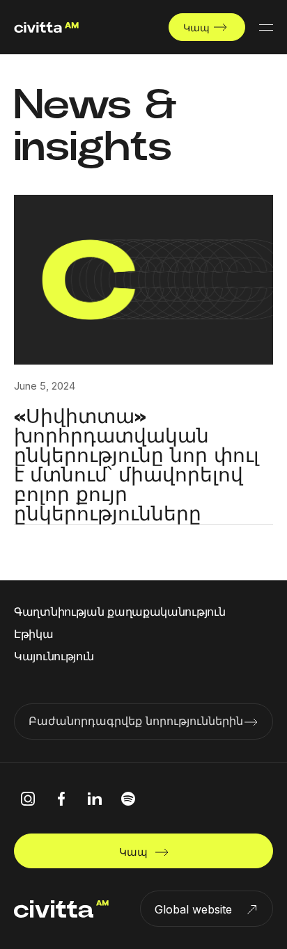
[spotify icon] (128, 799)
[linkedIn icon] (95, 799)
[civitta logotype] (46, 27)
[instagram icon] (28, 799)
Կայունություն (54, 656)
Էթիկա (34, 634)
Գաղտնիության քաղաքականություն (119, 612)
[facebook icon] (61, 799)
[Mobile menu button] (266, 27)
